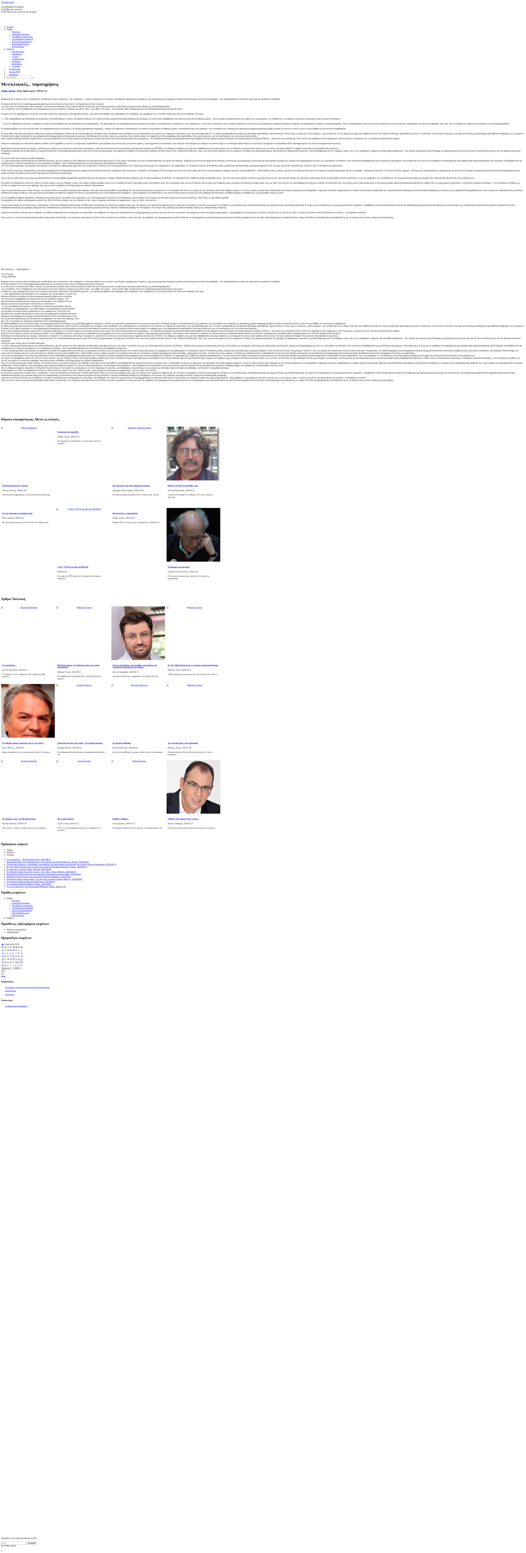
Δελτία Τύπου (18, 51)
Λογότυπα (9, 994)
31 (3, 950)
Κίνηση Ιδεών (18, 46)
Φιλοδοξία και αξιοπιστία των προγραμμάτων (44, 874)
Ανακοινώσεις (18, 59)
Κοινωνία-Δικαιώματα (22, 42)
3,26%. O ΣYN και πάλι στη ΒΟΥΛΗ (72, 567)
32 (3, 953)
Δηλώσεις (16, 61)
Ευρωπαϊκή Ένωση (20, 44)
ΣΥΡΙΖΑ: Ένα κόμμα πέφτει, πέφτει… (184, 819)
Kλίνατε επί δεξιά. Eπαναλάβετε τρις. (183, 486)
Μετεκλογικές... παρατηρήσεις (125, 513)
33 (3, 956)
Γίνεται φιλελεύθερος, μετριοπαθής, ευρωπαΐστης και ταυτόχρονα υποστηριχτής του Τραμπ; (134, 666)
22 (19, 959)
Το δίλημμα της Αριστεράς (179, 567)
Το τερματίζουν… (9, 665)
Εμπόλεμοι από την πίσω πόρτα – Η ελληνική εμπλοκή (80, 743)
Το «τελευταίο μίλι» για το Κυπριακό (183, 743)
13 (13, 956)
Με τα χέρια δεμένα (65, 819)
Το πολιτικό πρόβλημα (121, 743)
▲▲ (3, 976)
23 (22, 959)
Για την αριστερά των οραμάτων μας (17, 513)
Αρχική (10, 27)
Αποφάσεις (17, 54)
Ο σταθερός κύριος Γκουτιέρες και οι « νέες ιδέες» (23, 743)
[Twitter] (263, 1533)
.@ (16, 1006)
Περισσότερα (28, 503)
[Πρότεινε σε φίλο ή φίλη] (10, 96)
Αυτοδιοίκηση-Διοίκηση (22, 39)
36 (3, 965)
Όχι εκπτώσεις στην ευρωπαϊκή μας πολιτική (131, 486)
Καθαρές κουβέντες (120, 819)
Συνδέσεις (13, 74)
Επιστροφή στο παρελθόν (67, 432)
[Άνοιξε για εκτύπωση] (8, 96)
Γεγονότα (16, 66)
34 (3, 959)
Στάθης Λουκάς (8, 91)
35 (3, 962)
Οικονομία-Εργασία (20, 34)
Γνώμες (15, 56)
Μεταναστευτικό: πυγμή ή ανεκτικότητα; (39, 877)
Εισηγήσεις (17, 64)
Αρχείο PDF (14, 72)
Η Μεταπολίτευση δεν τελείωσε (15, 486)
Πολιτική (16, 32)
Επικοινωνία (14, 69)
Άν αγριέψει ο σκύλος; (29, 869)
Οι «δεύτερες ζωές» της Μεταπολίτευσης (19, 819)
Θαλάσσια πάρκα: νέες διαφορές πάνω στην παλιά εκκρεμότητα (78, 666)
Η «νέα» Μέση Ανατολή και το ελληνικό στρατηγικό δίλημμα (193, 665)
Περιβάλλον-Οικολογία (22, 37)
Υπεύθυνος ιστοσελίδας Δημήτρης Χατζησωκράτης (27, 987)
